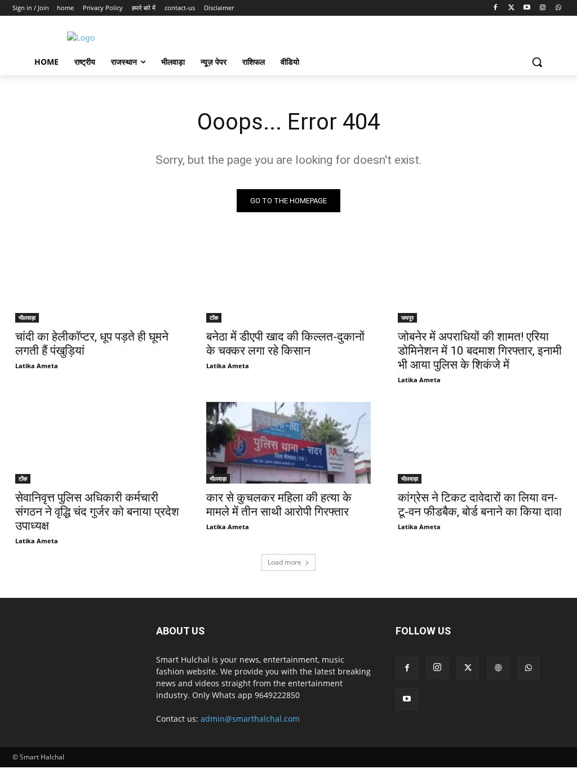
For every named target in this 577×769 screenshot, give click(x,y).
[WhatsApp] (558, 8)
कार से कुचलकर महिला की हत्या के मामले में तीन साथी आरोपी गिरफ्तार (279, 504)
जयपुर (407, 317)
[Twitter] (511, 8)
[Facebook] (495, 8)
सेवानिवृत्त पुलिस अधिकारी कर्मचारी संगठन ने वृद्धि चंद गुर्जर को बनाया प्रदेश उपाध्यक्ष (97, 512)
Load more (284, 562)
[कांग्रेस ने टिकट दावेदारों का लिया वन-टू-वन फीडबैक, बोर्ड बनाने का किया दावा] (480, 443)
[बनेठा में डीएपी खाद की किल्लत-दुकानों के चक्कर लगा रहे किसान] (288, 281)
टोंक (214, 317)
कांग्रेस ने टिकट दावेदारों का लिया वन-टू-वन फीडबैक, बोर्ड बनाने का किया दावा (480, 504)
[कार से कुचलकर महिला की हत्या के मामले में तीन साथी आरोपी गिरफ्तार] (288, 443)
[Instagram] (542, 8)
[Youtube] (527, 8)
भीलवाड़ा (27, 317)
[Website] (498, 668)
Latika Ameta (36, 365)
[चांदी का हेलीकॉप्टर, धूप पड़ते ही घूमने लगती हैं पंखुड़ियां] (97, 281)
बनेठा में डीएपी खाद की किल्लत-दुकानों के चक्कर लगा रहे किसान (285, 343)
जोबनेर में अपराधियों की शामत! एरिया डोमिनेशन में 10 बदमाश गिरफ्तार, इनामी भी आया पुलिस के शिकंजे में (480, 351)
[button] (537, 61)
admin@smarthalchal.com (250, 718)
